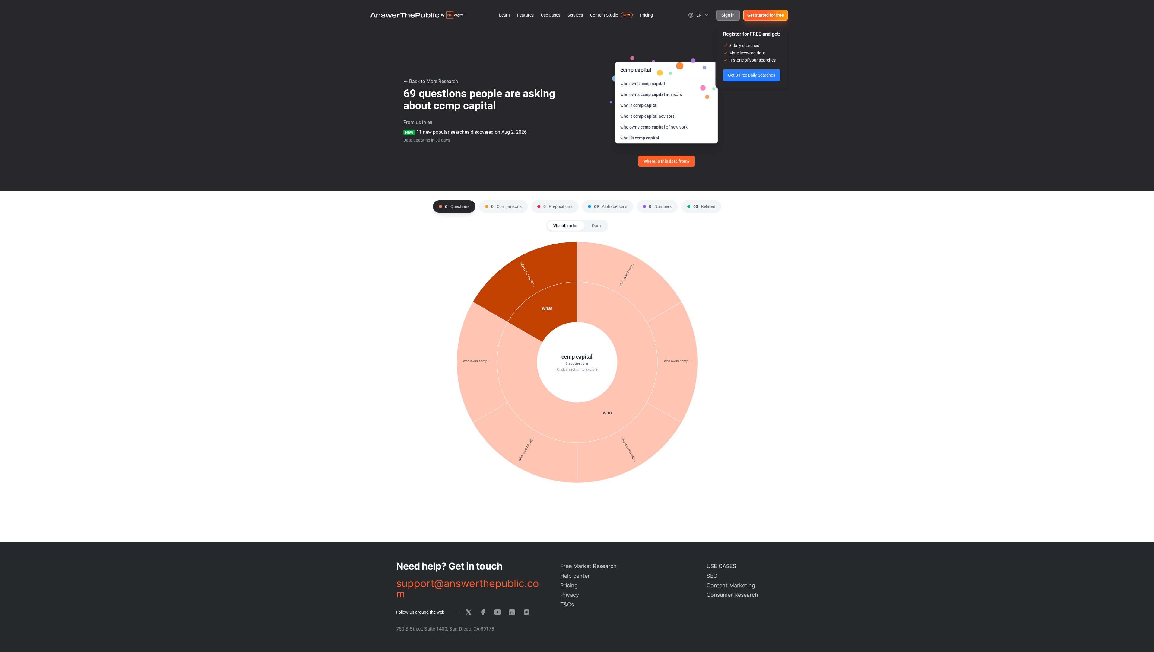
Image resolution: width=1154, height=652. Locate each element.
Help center (575, 576)
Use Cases (550, 15)
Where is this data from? (666, 161)
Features (525, 15)
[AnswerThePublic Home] (417, 15)
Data (596, 225)
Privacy (569, 595)
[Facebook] (483, 612)
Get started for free (765, 15)
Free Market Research (588, 566)
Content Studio (604, 15)
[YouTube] (497, 612)
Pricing (646, 15)
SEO (712, 576)
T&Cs (567, 604)
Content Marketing (731, 585)
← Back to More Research (430, 81)
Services (575, 15)
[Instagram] (526, 612)
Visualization (566, 225)
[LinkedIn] (512, 612)
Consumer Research (732, 595)
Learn (504, 15)
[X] (468, 612)
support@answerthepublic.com (467, 588)
